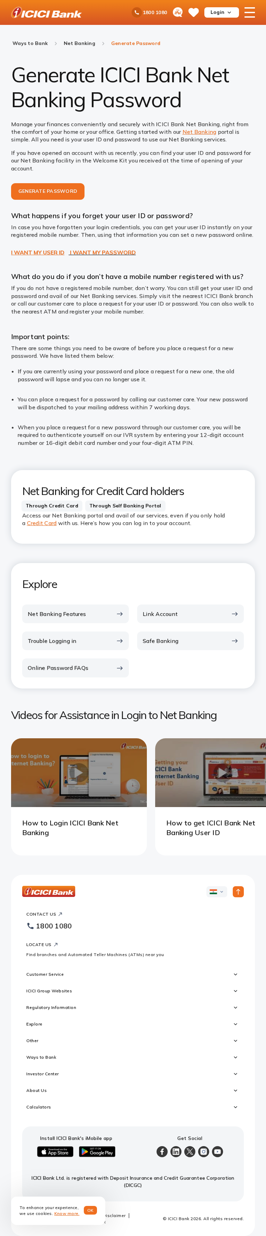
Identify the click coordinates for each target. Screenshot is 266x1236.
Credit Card (42, 522)
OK (90, 1210)
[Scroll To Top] (238, 891)
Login (217, 12)
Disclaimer (114, 1215)
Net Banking (199, 131)
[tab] (51, 506)
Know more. (67, 1213)
